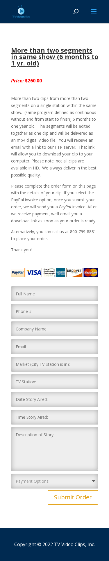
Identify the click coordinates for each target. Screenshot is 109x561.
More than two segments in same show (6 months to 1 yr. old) (54, 56)
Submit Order (73, 497)
